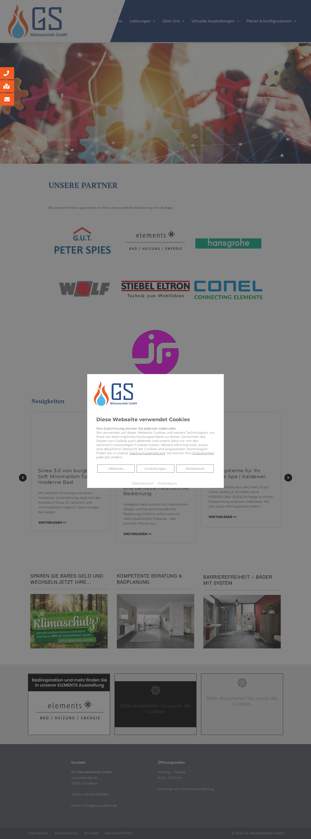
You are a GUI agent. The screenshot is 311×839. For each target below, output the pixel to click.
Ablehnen (116, 468)
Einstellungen (155, 469)
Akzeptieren (195, 469)
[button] (7, 73)
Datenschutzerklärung (147, 453)
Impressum (167, 483)
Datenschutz (142, 483)
